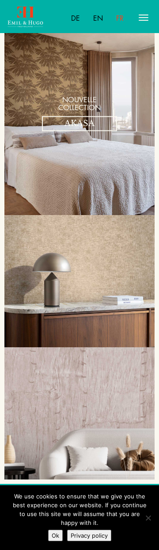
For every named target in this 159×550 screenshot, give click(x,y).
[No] (148, 517)
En (98, 18)
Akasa (79, 123)
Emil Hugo (42, 18)
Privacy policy (89, 535)
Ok (55, 535)
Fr (120, 18)
